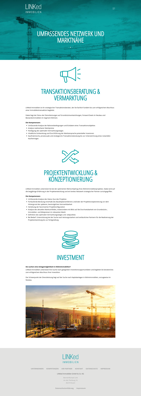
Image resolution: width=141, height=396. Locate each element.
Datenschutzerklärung (64, 388)
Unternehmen (37, 369)
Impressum (105, 369)
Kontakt (79, 369)
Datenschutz (92, 369)
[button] (69, 47)
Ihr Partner (66, 369)
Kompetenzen (52, 369)
